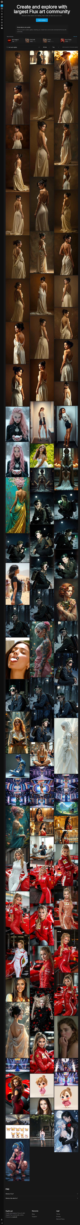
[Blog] (2, 22)
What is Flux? (10, 1194)
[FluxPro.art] (2, 2)
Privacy (58, 1216)
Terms (58, 1214)
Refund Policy (60, 1219)
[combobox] (46, 47)
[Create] (2, 5)
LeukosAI (14, 1217)
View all (75, 36)
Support (34, 1216)
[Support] (2, 25)
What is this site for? (12, 1198)
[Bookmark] (23, 53)
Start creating (41, 20)
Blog (33, 1214)
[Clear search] (39, 47)
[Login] (2, 1223)
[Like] (27, 53)
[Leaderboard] (2, 14)
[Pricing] (2, 19)
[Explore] (2, 8)
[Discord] (2, 28)
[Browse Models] (2, 17)
